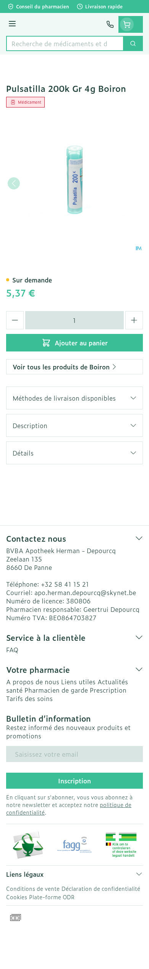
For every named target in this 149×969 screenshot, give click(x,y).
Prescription (108, 690)
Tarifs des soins (29, 698)
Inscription (74, 780)
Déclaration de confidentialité (101, 888)
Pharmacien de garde (56, 690)
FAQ (12, 649)
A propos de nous (32, 681)
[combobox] (65, 43)
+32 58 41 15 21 (65, 584)
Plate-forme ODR (51, 897)
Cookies (16, 897)
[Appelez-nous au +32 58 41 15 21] (110, 24)
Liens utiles (78, 681)
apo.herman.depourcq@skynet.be (85, 592)
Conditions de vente (33, 888)
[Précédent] (14, 183)
